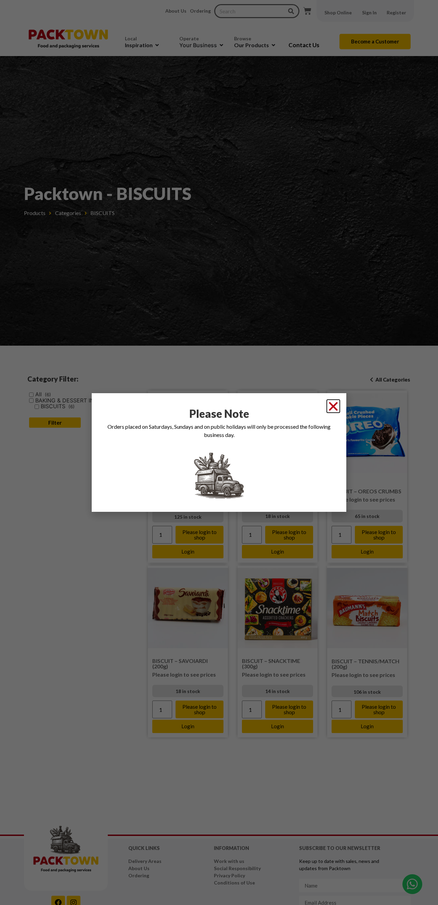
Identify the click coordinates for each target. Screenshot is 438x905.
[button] (333, 406)
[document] (219, 452)
